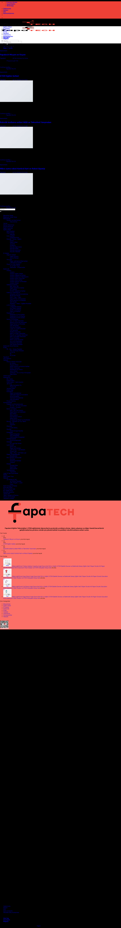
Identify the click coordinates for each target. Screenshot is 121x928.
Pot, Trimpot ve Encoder (14, 457)
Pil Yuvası (12, 355)
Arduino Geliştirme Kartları (18, 275)
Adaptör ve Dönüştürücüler (15, 404)
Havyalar (9, 259)
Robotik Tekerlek (15, 251)
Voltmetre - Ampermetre (17, 267)
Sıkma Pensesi (14, 258)
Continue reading (6, 67)
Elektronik (6, 30)
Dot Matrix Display (15, 308)
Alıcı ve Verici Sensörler (17, 321)
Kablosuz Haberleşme (13, 292)
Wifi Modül (13, 302)
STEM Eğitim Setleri (9, 76)
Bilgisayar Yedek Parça (10, 217)
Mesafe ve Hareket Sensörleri (19, 335)
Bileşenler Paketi (8, 215)
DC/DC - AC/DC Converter (18, 406)
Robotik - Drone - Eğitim (14, 239)
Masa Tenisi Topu (8, 476)
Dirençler (9, 426)
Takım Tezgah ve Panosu (10, 495)
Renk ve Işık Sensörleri (16, 339)
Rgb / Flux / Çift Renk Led (18, 453)
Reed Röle (13, 467)
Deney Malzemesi (8, 225)
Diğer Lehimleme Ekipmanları (19, 261)
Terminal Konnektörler (16, 398)
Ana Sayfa (6, 920)
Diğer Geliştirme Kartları (17, 288)
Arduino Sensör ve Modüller (18, 281)
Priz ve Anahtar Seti (9, 489)
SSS (4, 12)
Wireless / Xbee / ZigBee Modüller (20, 303)
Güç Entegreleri (14, 435)
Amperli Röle (14, 465)
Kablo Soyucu (14, 256)
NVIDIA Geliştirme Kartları (17, 291)
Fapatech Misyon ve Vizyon (13, 54)
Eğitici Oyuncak (8, 228)
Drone (12, 240)
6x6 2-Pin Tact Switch (16, 410)
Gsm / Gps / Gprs (15, 297)
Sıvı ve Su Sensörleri (16, 341)
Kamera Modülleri (15, 327)
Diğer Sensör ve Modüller (17, 324)
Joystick (12, 244)
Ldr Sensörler (14, 330)
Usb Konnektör (14, 399)
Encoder (12, 459)
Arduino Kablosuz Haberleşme (19, 277)
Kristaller (9, 442)
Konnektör (10, 391)
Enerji (5, 32)
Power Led (13, 451)
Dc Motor (13, 363)
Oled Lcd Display (15, 311)
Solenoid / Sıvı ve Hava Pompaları (20, 372)
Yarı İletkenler (11, 470)
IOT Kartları (13, 289)
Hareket (6, 33)
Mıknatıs (12, 234)
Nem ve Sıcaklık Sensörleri (18, 336)
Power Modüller (14, 338)
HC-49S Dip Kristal (15, 443)
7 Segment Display (15, 306)
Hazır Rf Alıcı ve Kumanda (18, 299)
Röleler (9, 464)
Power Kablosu (11, 401)
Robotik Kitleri (14, 248)
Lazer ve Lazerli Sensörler (18, 328)
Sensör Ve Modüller (12, 319)
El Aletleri (6, 28)
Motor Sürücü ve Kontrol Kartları (19, 366)
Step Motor (13, 374)
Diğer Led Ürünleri (15, 448)
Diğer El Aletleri (11, 255)
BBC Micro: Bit (14, 286)
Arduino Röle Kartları (16, 280)
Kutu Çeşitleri (11, 236)
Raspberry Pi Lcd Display (17, 316)
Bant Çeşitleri (11, 231)
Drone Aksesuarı (8, 226)
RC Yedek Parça (8, 490)
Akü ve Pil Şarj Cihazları (17, 350)
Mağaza (5, 921)
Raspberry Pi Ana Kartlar (17, 314)
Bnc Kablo (10, 379)
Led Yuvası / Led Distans (17, 450)
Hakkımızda (7, 8)
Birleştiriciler (6, 218)
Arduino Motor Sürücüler (17, 278)
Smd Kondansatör (15, 440)
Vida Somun (13, 222)
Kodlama (12, 245)
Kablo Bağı (10, 390)
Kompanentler (8, 36)
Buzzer (12, 423)
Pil (10, 354)
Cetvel (5, 223)
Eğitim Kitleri (7, 27)
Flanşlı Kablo (10, 380)
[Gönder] (0, 211)
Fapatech (3, 58)
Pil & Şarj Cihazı (7, 487)
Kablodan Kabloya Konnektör (19, 395)
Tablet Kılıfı (6, 494)
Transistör (13, 472)
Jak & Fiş (9, 384)
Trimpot (12, 462)
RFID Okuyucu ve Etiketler (18, 300)
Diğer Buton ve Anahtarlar (18, 412)
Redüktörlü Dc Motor (16, 369)
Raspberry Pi (10, 313)
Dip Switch (13, 413)
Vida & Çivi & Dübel (9, 497)
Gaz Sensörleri (14, 325)
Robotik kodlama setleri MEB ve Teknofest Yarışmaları (25, 122)
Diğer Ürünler (10, 233)
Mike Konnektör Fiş (15, 385)
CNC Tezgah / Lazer (16, 483)
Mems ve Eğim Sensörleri (17, 333)
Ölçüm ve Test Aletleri (13, 264)
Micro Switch (14, 415)
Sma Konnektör (14, 396)
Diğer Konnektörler (15, 393)
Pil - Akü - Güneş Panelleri (14, 349)
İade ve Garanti (7, 911)
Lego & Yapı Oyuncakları (10, 473)
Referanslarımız (8, 13)
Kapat (38, 926)
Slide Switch (13, 418)
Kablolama (7, 35)
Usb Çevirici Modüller (16, 344)
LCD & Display (11, 305)
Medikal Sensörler (15, 332)
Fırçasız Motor (14, 365)
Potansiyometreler (15, 461)
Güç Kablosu (7, 358)
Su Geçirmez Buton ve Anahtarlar (20, 420)
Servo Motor (13, 371)
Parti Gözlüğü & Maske (10, 486)
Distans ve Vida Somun (14, 220)
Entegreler (10, 432)
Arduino (9, 270)
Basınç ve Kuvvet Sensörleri (18, 322)
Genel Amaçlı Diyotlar (16, 431)
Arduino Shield (14, 283)
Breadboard (13, 456)
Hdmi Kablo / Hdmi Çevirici (15, 382)
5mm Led (13, 446)
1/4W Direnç (13, 428)
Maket (5, 475)
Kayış (11, 484)
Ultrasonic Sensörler (16, 343)
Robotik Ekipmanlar (16, 247)
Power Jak (13, 387)
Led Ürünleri (10, 445)
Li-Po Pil (12, 352)
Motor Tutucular (15, 368)
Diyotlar (9, 429)
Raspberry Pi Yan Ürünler (17, 317)
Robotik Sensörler (15, 250)
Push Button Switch (16, 417)
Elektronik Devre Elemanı (10, 346)
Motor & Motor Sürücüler (14, 361)
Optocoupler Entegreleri (17, 437)
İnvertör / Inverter (15, 407)
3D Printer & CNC (12, 479)
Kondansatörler (11, 439)
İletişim (5, 10)
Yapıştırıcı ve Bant (8, 498)
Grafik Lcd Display (15, 310)
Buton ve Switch (12, 409)
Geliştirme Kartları (12, 284)
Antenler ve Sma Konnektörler (19, 294)
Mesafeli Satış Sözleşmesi (11, 912)
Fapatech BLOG (3, 50)
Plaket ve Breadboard (13, 454)
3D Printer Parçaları (15, 481)
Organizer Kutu (14, 237)
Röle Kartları (13, 468)
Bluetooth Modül (15, 295)
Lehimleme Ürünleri (16, 262)
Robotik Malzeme (8, 492)
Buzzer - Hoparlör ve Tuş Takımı (16, 421)
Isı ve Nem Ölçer (15, 266)
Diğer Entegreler (15, 434)
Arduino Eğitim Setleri (16, 273)
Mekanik (6, 38)
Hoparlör (12, 424)
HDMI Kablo (7, 376)
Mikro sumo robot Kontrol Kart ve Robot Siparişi (22, 168)
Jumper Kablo (11, 388)
